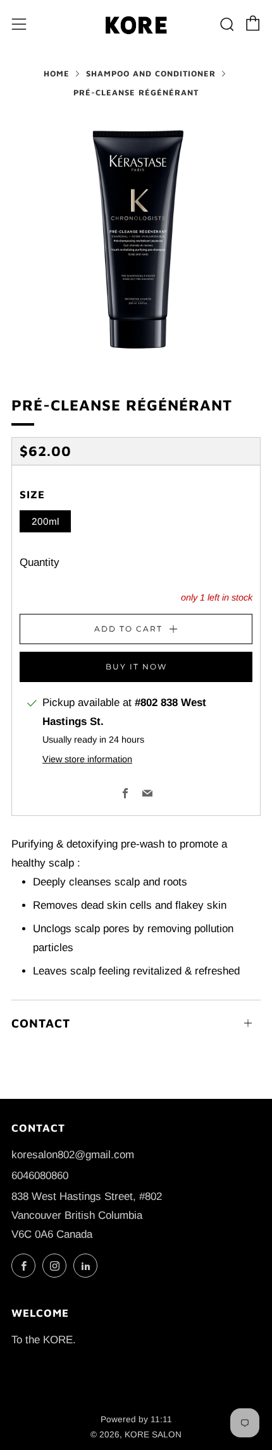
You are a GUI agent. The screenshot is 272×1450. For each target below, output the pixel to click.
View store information (87, 759)
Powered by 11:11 (136, 1419)
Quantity (39, 562)
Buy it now (136, 666)
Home (57, 73)
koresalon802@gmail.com (72, 1155)
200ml (45, 521)
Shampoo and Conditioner (151, 73)
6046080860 (39, 1176)
